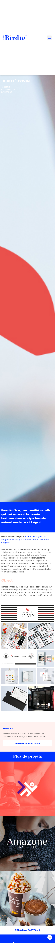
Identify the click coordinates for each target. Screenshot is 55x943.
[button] (49, 37)
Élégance (6, 539)
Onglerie (5, 542)
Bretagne (37, 536)
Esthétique (17, 539)
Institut (35, 539)
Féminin (27, 539)
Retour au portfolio (27, 930)
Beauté (28, 536)
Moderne (44, 539)
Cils (44, 536)
